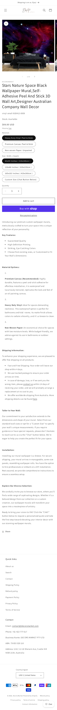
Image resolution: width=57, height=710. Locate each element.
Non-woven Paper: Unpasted (18, 150)
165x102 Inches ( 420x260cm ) (19, 173)
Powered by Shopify (30, 696)
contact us (28, 384)
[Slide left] (22, 77)
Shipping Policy (12, 585)
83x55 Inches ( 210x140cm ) (17, 161)
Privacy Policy (12, 603)
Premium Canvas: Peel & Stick (19, 144)
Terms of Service (13, 610)
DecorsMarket (18, 696)
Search (9, 572)
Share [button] (7, 531)
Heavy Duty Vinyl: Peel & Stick (19, 138)
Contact (9, 579)
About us (10, 566)
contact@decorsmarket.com (25, 626)
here (35, 399)
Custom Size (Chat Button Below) (21, 179)
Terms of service (29, 700)
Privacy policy (16, 700)
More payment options (28, 215)
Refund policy (12, 591)
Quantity (5, 185)
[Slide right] (35, 77)
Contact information (29, 704)
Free (10, 128)
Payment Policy (12, 597)
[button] (5, 10)
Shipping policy (43, 700)
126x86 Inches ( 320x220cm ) (18, 167)
